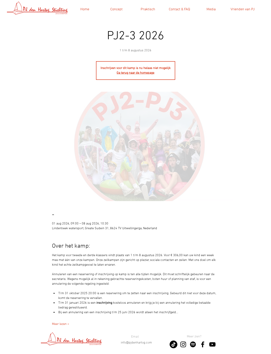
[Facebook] (203, 344)
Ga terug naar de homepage (135, 73)
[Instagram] (183, 344)
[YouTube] (212, 344)
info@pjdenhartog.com (136, 343)
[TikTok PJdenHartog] (173, 344)
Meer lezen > (60, 324)
